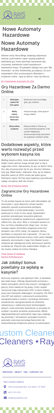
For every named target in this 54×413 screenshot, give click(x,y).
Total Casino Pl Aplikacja (13, 254)
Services (8, 372)
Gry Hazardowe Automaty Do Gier (17, 81)
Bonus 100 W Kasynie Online (14, 186)
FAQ (26, 372)
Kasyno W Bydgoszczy (12, 257)
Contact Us (36, 372)
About (18, 372)
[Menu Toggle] (39, 18)
